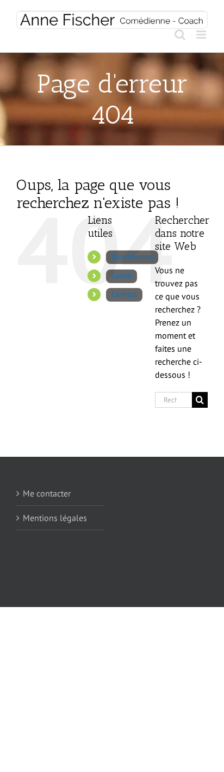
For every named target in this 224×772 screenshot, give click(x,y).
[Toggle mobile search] (180, 34)
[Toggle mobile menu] (202, 34)
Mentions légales (55, 517)
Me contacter (47, 493)
